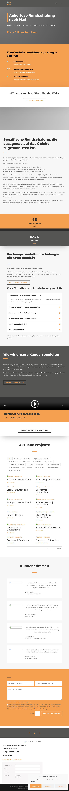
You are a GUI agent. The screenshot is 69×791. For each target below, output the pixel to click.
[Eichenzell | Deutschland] (49, 525)
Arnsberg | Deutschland (19, 540)
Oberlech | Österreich (47, 540)
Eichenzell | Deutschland (48, 527)
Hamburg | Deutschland (48, 479)
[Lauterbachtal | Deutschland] (20, 525)
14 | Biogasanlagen (53, 467)
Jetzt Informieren (34, 100)
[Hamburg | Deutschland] (49, 476)
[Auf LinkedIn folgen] (40, 733)
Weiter (59, 548)
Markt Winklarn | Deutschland (44, 516)
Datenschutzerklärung (40, 709)
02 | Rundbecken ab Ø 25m (41, 459)
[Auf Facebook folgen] (29, 733)
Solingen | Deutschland (19, 479)
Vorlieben (60, 786)
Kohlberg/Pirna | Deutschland (44, 503)
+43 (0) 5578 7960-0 (10, 748)
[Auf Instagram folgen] (34, 733)
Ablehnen (48, 786)
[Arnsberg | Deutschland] (20, 537)
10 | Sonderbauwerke (53, 464)
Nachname (6, 771)
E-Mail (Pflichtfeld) (8, 765)
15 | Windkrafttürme (14, 470)
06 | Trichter (48, 462)
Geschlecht (6, 775)
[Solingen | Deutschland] (20, 476)
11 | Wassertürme (14, 467)
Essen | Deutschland (17, 489)
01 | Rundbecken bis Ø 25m (22, 459)
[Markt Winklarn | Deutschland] (49, 512)
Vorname (6, 768)
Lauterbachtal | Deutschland (15, 528)
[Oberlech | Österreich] (49, 537)
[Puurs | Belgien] (20, 512)
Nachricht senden (52, 713)
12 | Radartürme (27, 467)
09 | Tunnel (39, 464)
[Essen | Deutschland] (20, 487)
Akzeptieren (35, 786)
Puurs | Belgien (15, 514)
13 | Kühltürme (39, 467)
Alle (10, 459)
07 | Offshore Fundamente (16, 464)
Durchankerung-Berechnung (34, 430)
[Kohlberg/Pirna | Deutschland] (49, 499)
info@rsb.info (7, 755)
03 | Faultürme (13, 462)
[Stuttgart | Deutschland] (20, 499)
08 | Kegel (30, 464)
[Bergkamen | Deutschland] (49, 487)
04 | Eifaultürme (25, 462)
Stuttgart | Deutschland (19, 502)
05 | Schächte (37, 462)
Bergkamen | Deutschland (42, 490)
